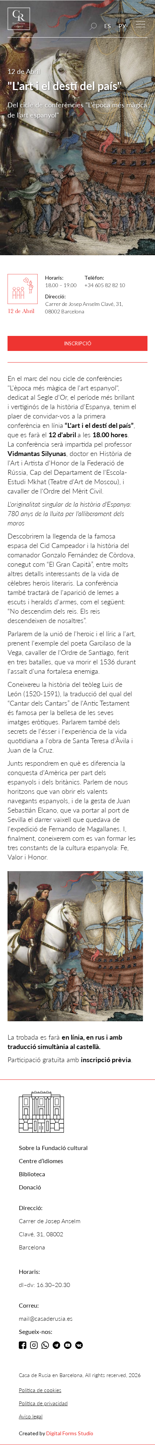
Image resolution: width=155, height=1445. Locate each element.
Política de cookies (40, 1390)
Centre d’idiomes (41, 1160)
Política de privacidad (43, 1403)
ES (107, 25)
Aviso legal (31, 1416)
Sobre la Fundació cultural (53, 1147)
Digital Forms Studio (69, 1433)
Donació (30, 1187)
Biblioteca (32, 1173)
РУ (122, 25)
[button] (140, 23)
